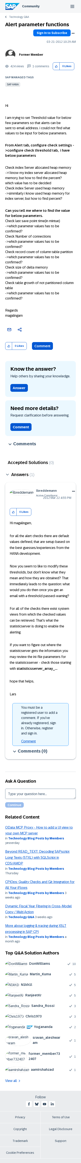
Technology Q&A (19, 16)
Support (61, 1141)
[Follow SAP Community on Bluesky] (36, 1104)
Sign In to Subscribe (52, 33)
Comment (42, 346)
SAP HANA (13, 84)
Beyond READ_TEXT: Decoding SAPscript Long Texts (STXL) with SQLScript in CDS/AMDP (37, 857)
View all (11, 1081)
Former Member (31, 54)
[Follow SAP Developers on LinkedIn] (52, 1104)
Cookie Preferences (20, 1152)
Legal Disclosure (60, 1129)
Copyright (20, 1129)
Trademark (20, 1141)
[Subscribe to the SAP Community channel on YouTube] (44, 1104)
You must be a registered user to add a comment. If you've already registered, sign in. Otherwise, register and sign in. (39, 720)
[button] (56, 66)
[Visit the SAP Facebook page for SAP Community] (29, 1104)
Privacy (20, 1117)
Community (31, 6)
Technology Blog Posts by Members (36, 838)
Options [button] (73, 33)
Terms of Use (61, 1117)
